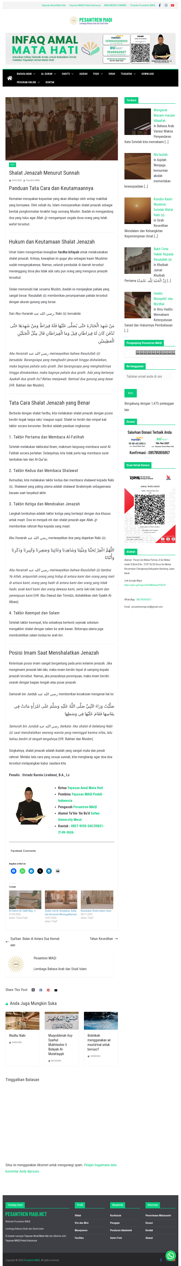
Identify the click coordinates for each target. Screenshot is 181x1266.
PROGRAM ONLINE (26, 82)
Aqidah (83, 73)
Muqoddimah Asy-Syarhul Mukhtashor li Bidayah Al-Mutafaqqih (60, 1044)
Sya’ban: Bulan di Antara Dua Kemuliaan (34, 942)
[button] (34, 73)
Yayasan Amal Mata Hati (54, 5)
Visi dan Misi (82, 1222)
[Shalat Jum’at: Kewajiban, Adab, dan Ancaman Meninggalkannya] (61, 899)
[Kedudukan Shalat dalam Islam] (97, 899)
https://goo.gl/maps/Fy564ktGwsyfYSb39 (145, 585)
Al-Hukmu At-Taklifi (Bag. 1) (22, 910)
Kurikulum (115, 1215)
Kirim (130, 393)
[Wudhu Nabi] (22, 1015)
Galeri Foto (116, 1238)
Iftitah (78, 1215)
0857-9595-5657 (83, 826)
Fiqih (96, 73)
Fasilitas (79, 1238)
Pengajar (115, 1222)
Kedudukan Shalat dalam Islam (96, 910)
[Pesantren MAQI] (9, 78)
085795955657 (143, 599)
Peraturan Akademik (121, 1230)
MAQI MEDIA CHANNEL (115, 5)
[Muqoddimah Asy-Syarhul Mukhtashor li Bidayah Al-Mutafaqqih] (62, 1015)
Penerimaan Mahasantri (158, 1215)
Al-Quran (46, 73)
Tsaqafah (126, 73)
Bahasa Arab (24, 73)
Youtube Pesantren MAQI (142, 5)
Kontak (50, 82)
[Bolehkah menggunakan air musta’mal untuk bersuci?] (101, 1015)
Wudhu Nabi (17, 1035)
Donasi (149, 1222)
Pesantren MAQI (33, 180)
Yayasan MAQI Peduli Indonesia (85, 5)
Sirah (112, 73)
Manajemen (81, 1230)
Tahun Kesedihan (101, 939)
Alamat (149, 1238)
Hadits (66, 73)
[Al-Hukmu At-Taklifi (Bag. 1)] (25, 899)
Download (148, 73)
